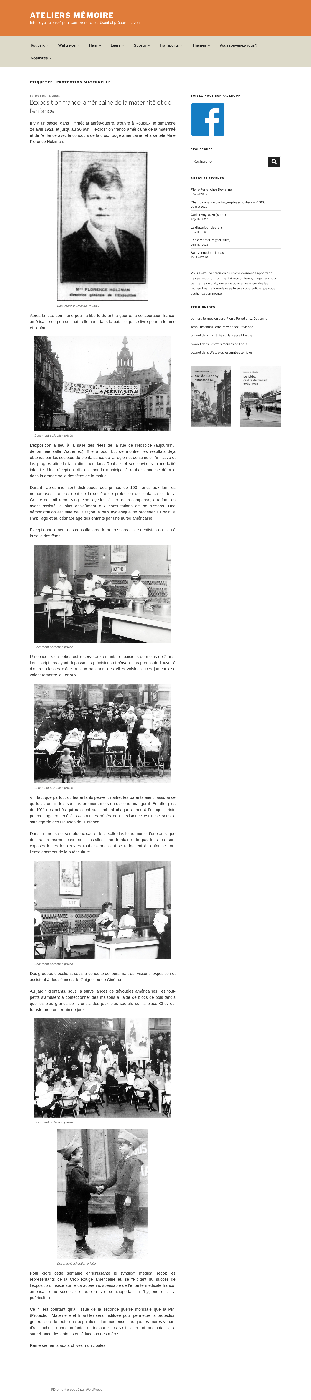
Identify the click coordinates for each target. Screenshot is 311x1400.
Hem (93, 45)
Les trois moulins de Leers (228, 344)
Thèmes (199, 45)
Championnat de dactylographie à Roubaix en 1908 (228, 202)
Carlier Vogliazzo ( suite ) (208, 215)
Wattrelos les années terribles (230, 352)
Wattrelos (67, 45)
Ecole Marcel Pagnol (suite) (210, 240)
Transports (169, 45)
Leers (115, 45)
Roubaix (38, 45)
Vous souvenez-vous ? (238, 45)
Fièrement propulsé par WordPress (76, 1389)
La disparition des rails (207, 227)
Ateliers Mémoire (72, 15)
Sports (140, 45)
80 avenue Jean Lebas (207, 252)
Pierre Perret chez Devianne (211, 189)
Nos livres (39, 58)
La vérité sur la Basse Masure (230, 335)
